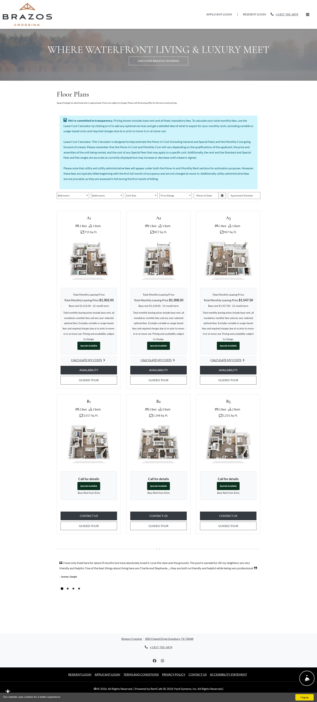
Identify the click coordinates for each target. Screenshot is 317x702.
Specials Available (88, 335)
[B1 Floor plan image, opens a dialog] (89, 433)
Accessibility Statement (228, 664)
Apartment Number (242, 185)
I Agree (304, 697)
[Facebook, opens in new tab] (154, 650)
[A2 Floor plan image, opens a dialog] (158, 250)
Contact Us (198, 664)
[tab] (62, 578)
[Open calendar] (222, 185)
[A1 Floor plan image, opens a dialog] (89, 250)
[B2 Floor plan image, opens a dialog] (158, 433)
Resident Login (256, 9)
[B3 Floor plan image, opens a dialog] (228, 433)
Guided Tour (94, 370)
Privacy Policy (173, 664)
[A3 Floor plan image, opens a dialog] (228, 250)
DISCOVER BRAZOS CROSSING (158, 50)
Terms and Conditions (141, 664)
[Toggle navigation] (307, 9)
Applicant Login (221, 9)
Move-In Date (204, 185)
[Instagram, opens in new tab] (162, 650)
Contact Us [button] (98, 505)
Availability (94, 360)
